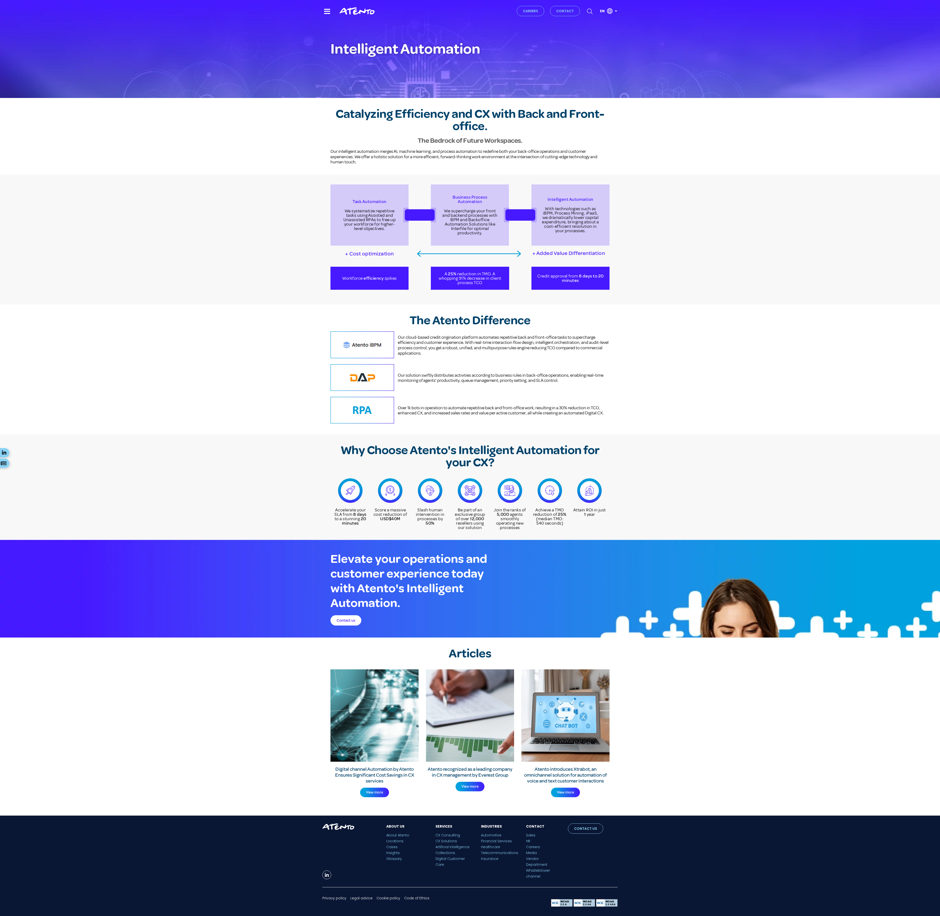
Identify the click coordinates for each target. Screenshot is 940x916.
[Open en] (616, 11)
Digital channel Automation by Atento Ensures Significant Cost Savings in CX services (374, 775)
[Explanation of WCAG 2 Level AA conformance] (585, 905)
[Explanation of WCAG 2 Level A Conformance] (562, 905)
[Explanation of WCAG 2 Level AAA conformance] (607, 905)
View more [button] (374, 792)
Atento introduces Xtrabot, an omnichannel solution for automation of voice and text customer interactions (565, 775)
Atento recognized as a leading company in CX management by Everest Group (470, 772)
